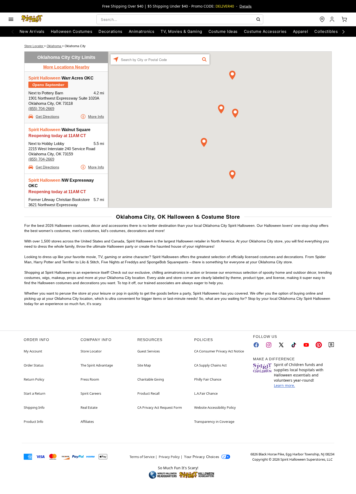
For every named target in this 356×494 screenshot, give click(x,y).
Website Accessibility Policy (215, 407)
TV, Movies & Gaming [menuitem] (181, 31)
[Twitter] (281, 345)
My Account (33, 351)
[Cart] (344, 19)
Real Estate (89, 407)
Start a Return (34, 393)
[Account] (332, 19)
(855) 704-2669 (41, 108)
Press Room (90, 379)
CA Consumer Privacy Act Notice (219, 351)
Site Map (144, 365)
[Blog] (331, 345)
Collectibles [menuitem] (326, 31)
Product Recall (148, 393)
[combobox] (180, 19)
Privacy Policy (169, 456)
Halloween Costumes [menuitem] (72, 31)
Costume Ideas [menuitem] (223, 31)
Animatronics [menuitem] (142, 31)
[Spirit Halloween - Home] (32, 19)
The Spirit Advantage (97, 365)
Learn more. (284, 385)
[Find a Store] (322, 19)
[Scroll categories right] (343, 31)
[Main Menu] (11, 19)
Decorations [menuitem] (110, 31)
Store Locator (34, 46)
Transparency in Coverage (214, 421)
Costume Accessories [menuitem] (265, 31)
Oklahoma (54, 46)
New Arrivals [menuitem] (32, 31)
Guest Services (148, 351)
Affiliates (87, 421)
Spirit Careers (91, 393)
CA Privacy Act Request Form (159, 407)
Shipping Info (34, 407)
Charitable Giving (150, 379)
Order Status (34, 365)
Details (245, 6)
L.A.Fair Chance (206, 393)
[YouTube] (306, 345)
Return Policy (34, 379)
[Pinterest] (319, 345)
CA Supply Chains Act (210, 365)
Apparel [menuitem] (300, 31)
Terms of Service (142, 456)
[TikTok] (294, 345)
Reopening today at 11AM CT (57, 135)
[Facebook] (256, 345)
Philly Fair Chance (207, 379)
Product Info (33, 421)
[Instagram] (269, 345)
